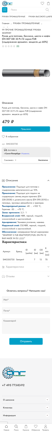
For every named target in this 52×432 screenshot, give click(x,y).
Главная (5, 23)
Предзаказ (26, 129)
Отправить (26, 341)
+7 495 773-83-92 (13, 385)
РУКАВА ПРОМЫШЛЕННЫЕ (13, 16)
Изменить (25, 153)
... (4, 26)
